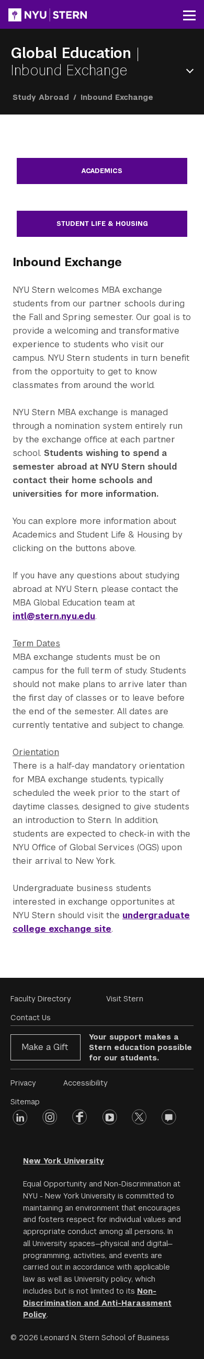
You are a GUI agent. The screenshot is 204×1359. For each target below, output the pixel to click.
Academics (102, 171)
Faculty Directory (40, 998)
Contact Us (30, 1017)
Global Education (73, 53)
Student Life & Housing (102, 224)
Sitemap (25, 1101)
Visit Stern (124, 998)
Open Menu (192, 71)
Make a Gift (44, 1047)
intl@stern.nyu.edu (54, 616)
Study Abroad (41, 97)
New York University (63, 1161)
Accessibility (85, 1083)
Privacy (23, 1083)
